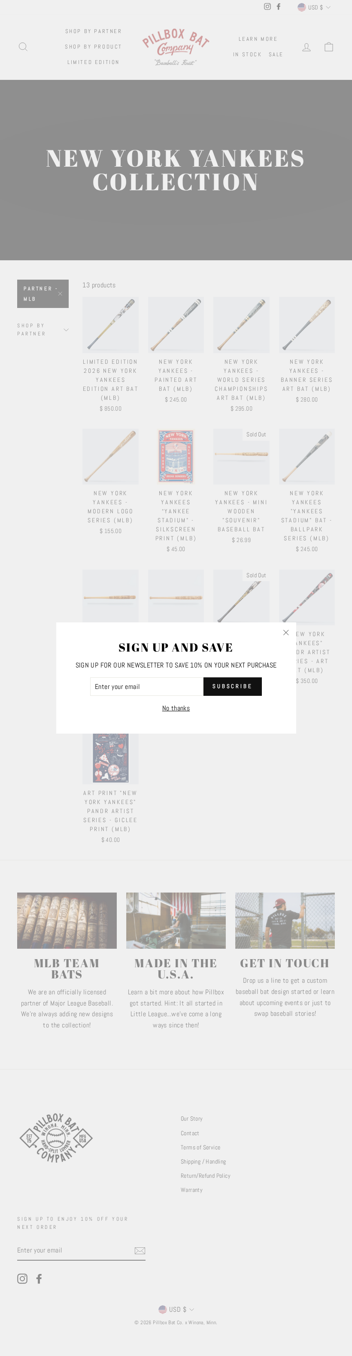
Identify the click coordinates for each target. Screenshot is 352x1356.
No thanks (176, 708)
